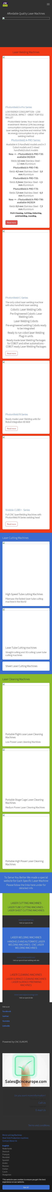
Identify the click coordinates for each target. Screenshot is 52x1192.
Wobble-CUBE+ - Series (17, 510)
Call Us (42, 1102)
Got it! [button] (26, 1187)
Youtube (6, 1021)
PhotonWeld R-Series (16, 414)
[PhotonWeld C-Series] (26, 261)
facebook (6, 1011)
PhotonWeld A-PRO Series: (26, 140)
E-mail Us (41, 1110)
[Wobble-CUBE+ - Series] (26, 470)
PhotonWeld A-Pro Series (18, 107)
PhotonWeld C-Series (16, 297)
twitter (5, 1016)
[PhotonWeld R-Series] (26, 385)
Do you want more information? (30, 1095)
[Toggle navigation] (48, 4)
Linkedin (6, 1026)
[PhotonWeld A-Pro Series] (26, 79)
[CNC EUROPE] (5, 4)
